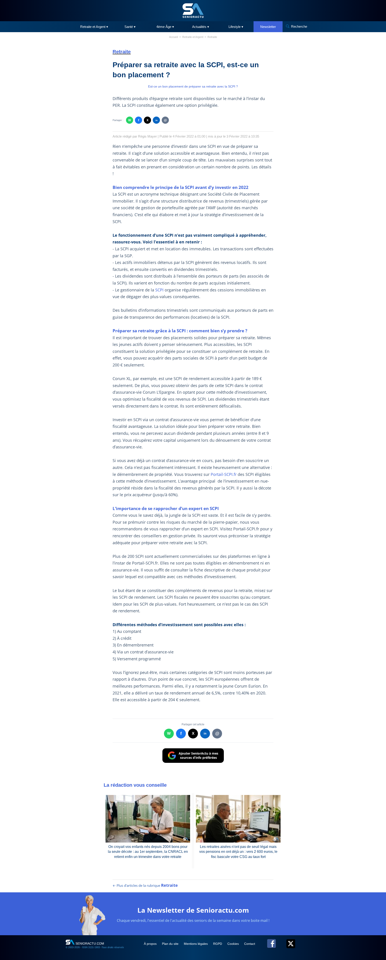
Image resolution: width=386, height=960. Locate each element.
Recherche (299, 26)
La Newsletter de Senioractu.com (193, 910)
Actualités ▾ (200, 27)
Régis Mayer (147, 136)
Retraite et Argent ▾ (94, 27)
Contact (249, 943)
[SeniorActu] (193, 10)
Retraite (212, 37)
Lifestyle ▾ (236, 27)
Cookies (233, 943)
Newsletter (268, 27)
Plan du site (170, 943)
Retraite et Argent (192, 37)
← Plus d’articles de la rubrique (145, 885)
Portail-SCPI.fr (224, 474)
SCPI (159, 290)
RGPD (218, 943)
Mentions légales (196, 943)
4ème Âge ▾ (165, 27)
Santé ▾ (130, 27)
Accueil (173, 37)
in (156, 120)
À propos (150, 943)
